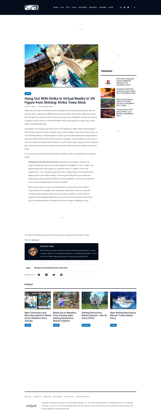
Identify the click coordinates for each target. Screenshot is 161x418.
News (55, 7)
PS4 (68, 7)
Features (82, 7)
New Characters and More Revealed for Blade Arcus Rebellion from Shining (38, 316)
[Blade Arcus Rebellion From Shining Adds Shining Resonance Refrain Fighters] (66, 300)
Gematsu (35, 240)
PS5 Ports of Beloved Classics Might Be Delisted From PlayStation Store (125, 82)
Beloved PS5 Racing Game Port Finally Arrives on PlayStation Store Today (125, 102)
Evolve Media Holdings (75, 403)
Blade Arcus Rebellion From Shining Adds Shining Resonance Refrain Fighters (64, 316)
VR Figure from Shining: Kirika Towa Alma (50, 268)
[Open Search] (134, 7)
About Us (28, 397)
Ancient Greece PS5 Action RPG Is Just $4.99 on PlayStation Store (124, 113)
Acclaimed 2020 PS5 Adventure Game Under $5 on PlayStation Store (126, 91)
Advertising (47, 397)
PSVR (74, 7)
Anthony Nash (47, 106)
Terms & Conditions (82, 397)
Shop (111, 7)
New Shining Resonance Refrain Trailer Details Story (123, 315)
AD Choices (57, 397)
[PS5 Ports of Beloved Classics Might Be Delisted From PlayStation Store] (108, 82)
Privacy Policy (69, 397)
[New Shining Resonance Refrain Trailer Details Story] (123, 300)
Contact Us (37, 397)
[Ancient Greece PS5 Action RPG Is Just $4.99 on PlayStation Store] (108, 113)
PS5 (62, 7)
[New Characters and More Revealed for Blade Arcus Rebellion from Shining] (38, 300)
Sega (28, 268)
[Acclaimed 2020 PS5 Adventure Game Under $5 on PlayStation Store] (108, 93)
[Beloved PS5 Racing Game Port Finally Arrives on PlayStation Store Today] (108, 103)
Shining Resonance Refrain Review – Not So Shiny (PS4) (94, 315)
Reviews (93, 7)
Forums (102, 7)
